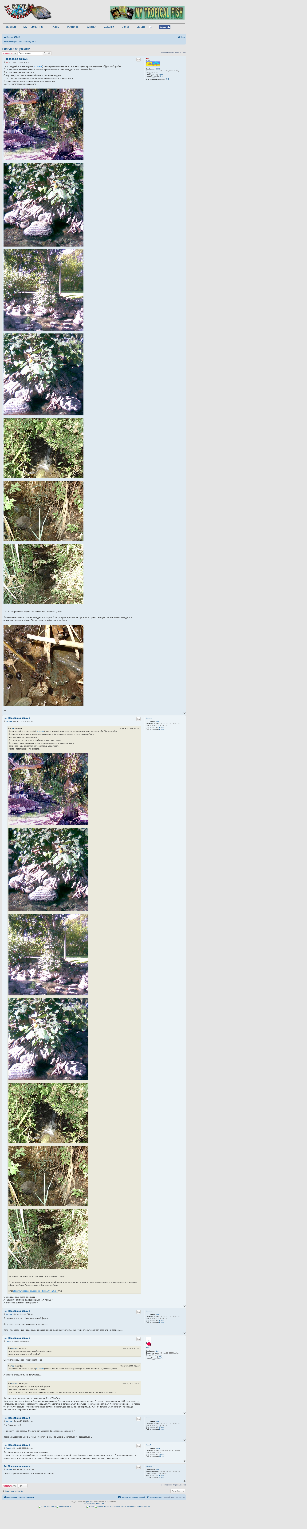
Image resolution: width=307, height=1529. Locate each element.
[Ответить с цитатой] (138, 59)
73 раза (162, 1357)
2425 (158, 1448)
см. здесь (37, 66)
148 (157, 721)
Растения (73, 26)
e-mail (125, 26)
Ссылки (109, 26)
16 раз (161, 1454)
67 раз (161, 727)
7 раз (161, 75)
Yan (147, 58)
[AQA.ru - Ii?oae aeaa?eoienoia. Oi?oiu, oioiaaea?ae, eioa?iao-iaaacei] (122, 1507)
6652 (158, 69)
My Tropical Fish (33, 26)
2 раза (161, 729)
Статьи (91, 26)
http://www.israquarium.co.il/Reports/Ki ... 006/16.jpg (35, 1291)
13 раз (161, 1359)
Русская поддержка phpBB (94, 1503)
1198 (158, 1351)
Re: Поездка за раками (17, 718)
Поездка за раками (16, 49)
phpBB (88, 1502)
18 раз (161, 1456)
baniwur (149, 718)
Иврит (141, 26)
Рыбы (55, 26)
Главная (10, 26)
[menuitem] (16, 37)
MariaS (148, 1445)
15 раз (161, 76)
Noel (148, 1347)
